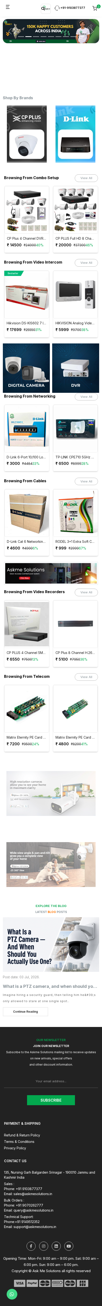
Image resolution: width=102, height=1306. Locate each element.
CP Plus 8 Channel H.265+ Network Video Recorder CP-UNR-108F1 (27, 653)
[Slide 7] (66, 33)
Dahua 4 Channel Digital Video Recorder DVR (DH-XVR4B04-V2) (76, 653)
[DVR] (75, 368)
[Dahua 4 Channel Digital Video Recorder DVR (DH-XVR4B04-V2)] (76, 624)
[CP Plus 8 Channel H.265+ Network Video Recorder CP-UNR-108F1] (27, 624)
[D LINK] (27, 134)
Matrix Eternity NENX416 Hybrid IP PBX (79, 737)
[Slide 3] (36, 33)
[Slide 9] (81, 33)
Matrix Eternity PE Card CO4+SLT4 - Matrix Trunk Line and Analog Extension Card (30, 737)
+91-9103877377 (72, 8)
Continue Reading (25, 1011)
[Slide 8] (73, 33)
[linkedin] (56, 1246)
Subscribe (51, 1100)
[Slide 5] (51, 33)
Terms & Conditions (19, 1142)
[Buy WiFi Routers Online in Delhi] (51, 575)
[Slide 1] (21, 33)
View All (86, 178)
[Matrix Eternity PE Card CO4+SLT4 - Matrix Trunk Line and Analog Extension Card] (30, 708)
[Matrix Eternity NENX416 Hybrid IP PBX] (79, 708)
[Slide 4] (44, 33)
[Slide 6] (59, 33)
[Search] (43, 9)
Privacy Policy (15, 1148)
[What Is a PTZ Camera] (51, 944)
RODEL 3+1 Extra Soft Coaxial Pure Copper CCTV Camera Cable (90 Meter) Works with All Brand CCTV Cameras (27, 542)
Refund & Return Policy (22, 1135)
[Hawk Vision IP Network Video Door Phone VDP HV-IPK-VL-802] (76, 294)
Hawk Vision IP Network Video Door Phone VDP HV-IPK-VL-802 (76, 323)
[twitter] (31, 1246)
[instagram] (43, 1246)
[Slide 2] (28, 33)
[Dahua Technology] (75, 134)
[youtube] (68, 1246)
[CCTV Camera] (26, 368)
